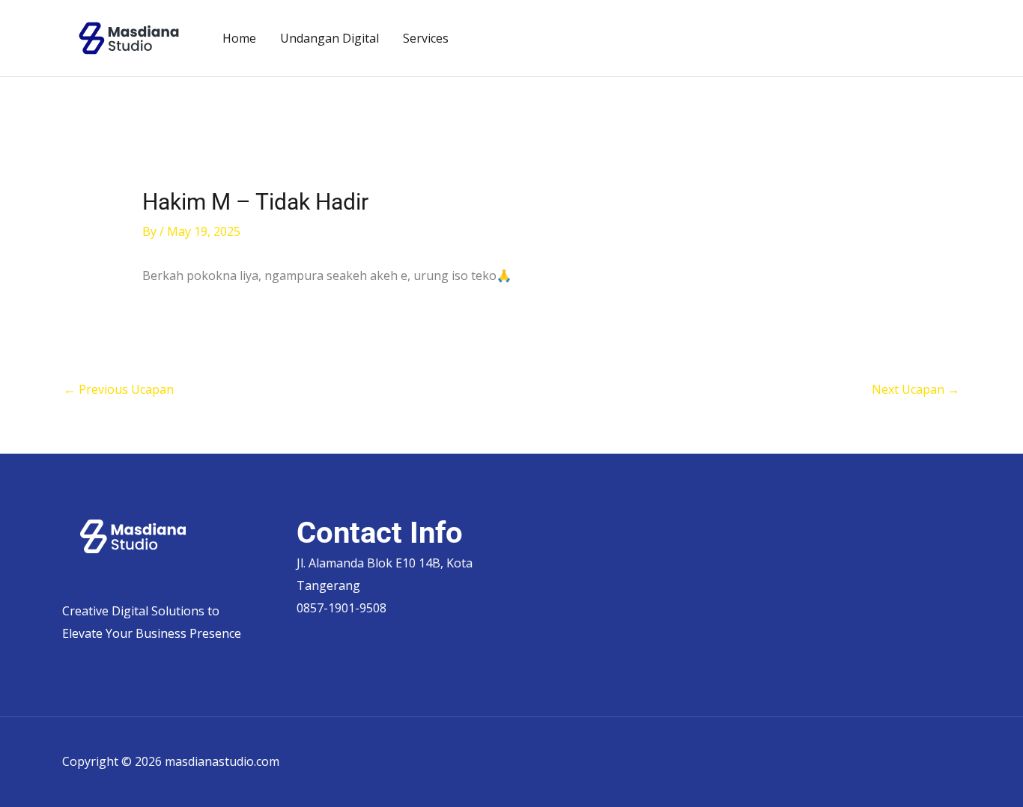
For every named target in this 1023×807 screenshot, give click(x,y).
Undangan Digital (329, 38)
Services (426, 38)
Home (239, 38)
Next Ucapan (915, 389)
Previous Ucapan (119, 389)
